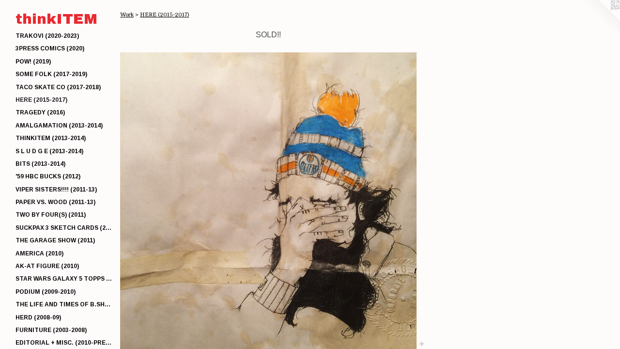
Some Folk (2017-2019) (51, 74)
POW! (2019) (33, 61)
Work (127, 14)
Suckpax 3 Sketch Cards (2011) (64, 227)
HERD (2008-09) (38, 317)
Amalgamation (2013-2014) (59, 125)
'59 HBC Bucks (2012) (48, 176)
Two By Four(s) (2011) (51, 214)
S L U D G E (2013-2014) (49, 151)
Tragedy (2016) (40, 112)
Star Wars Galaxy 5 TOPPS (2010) (64, 278)
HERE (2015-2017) (41, 99)
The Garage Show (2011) (55, 240)
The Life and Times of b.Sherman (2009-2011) (64, 304)
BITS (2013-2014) (40, 163)
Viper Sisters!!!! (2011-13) (56, 189)
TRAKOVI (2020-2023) (47, 35)
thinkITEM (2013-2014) (51, 138)
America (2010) (39, 253)
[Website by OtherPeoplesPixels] (600, 19)
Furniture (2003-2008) (51, 330)
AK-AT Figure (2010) (47, 266)
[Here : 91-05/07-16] (268, 200)
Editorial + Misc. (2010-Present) (64, 342)
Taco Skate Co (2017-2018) (58, 87)
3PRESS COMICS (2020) (50, 48)
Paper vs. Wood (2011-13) (55, 202)
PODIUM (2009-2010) (46, 291)
